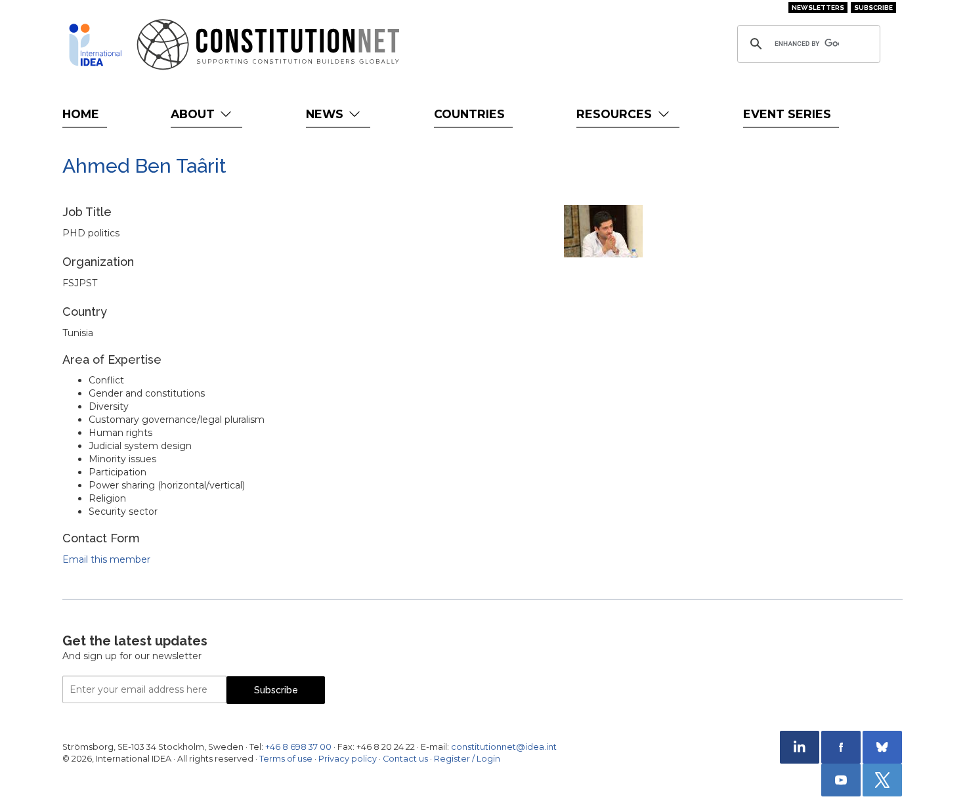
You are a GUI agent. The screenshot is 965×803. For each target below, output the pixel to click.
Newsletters (818, 7)
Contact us (405, 759)
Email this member (106, 559)
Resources (615, 114)
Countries (469, 114)
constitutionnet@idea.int (504, 747)
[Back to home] (95, 44)
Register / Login (467, 759)
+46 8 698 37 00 (298, 747)
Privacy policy (347, 759)
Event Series (787, 114)
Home (80, 114)
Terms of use (285, 759)
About (194, 114)
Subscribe (873, 7)
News (326, 114)
